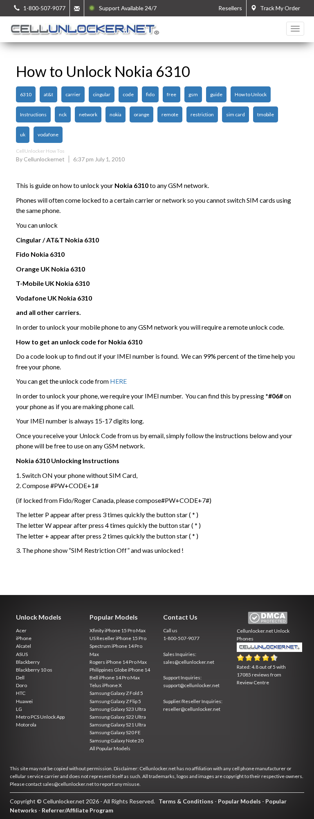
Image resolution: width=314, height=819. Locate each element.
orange (141, 114)
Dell (20, 677)
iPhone (23, 638)
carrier (73, 94)
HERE (118, 381)
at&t (48, 94)
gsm (193, 94)
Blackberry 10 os (34, 670)
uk (22, 134)
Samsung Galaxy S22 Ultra (118, 717)
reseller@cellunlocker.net (191, 709)
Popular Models (239, 801)
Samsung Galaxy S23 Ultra (118, 709)
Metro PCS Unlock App (40, 717)
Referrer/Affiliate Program (77, 810)
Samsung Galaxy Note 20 (117, 741)
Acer (21, 630)
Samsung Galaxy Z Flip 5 (115, 701)
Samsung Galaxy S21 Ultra (118, 725)
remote (169, 114)
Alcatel (23, 646)
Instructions (33, 114)
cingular (101, 94)
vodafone (48, 134)
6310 (25, 94)
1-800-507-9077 (181, 638)
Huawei (24, 701)
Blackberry (28, 662)
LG (19, 709)
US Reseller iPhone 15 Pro (118, 638)
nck (63, 114)
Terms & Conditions (186, 801)
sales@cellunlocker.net (188, 662)
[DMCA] (267, 618)
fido (150, 94)
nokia (115, 114)
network (88, 114)
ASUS (22, 654)
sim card (235, 114)
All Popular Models (110, 748)
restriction (202, 114)
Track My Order (278, 8)
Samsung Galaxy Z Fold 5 (116, 693)
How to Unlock (251, 94)
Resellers (230, 8)
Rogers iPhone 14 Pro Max (118, 662)
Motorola (26, 725)
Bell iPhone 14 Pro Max (115, 677)
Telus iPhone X (106, 685)
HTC (20, 693)
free (171, 94)
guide (216, 94)
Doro (21, 685)
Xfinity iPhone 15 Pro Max (118, 630)
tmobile (265, 114)
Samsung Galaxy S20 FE (115, 732)
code (128, 94)
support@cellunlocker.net (191, 685)
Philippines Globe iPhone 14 (120, 670)
